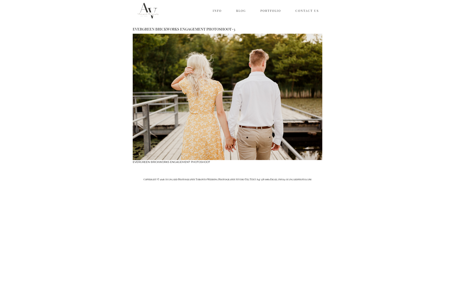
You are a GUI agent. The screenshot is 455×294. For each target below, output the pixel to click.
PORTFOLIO (270, 11)
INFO (217, 11)
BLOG (241, 11)
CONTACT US (307, 11)
